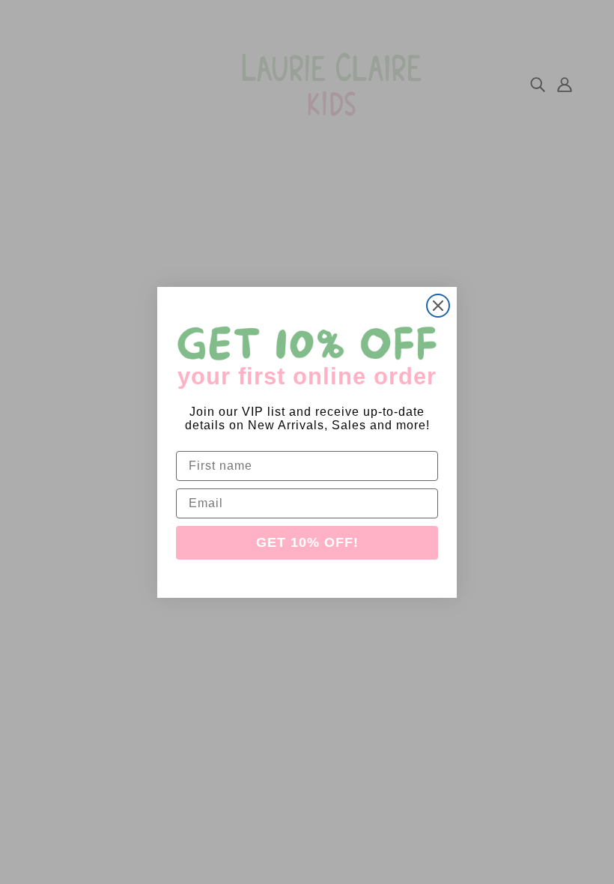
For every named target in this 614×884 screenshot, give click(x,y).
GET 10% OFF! (307, 542)
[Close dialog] (438, 305)
